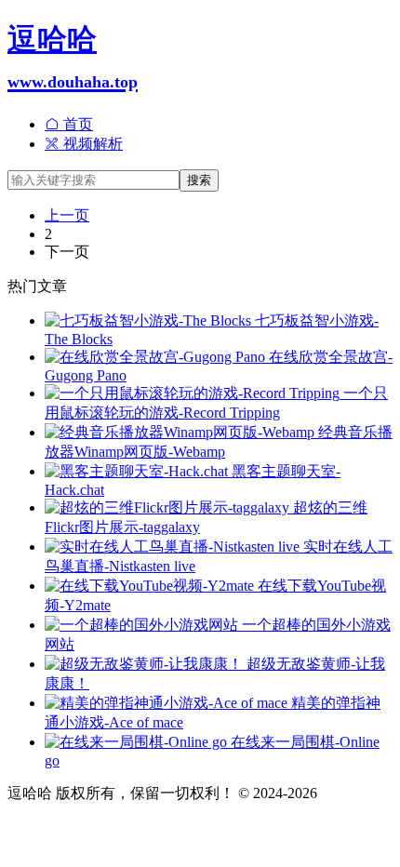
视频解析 (91, 144)
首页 (76, 124)
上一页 (67, 215)
